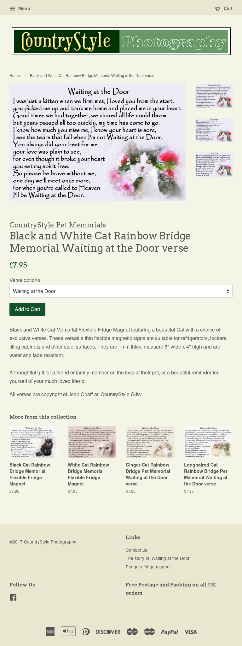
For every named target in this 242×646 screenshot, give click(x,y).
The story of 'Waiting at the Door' (158, 558)
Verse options (24, 280)
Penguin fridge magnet (148, 566)
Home (14, 75)
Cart (227, 8)
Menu (23, 8)
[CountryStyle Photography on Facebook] (13, 598)
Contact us (136, 550)
